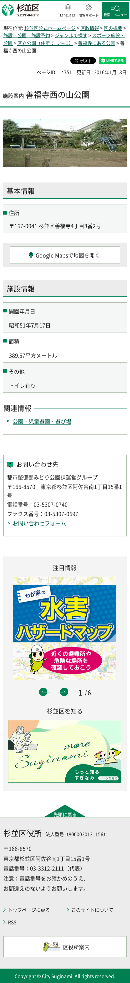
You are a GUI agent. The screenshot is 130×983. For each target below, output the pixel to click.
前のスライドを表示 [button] (43, 692)
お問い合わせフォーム (39, 523)
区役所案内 (76, 947)
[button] (68, 11)
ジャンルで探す (71, 35)
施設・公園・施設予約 (26, 35)
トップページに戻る (29, 909)
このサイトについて (92, 909)
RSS (12, 922)
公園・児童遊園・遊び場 (42, 421)
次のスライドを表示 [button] (64, 692)
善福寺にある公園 (96, 43)
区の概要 (113, 27)
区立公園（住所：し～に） (45, 43)
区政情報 (89, 27)
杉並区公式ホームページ (50, 27)
